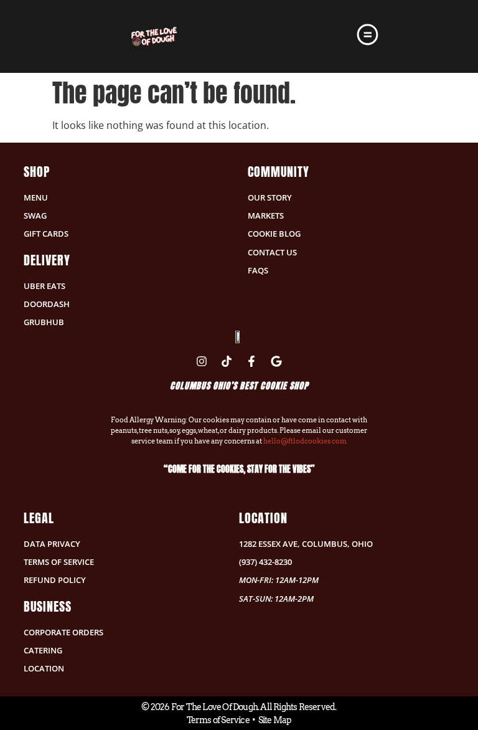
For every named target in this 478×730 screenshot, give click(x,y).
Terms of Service (218, 720)
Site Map (275, 720)
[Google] (276, 361)
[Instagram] (201, 361)
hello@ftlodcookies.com (305, 441)
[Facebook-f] (251, 361)
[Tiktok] (226, 361)
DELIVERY (47, 260)
